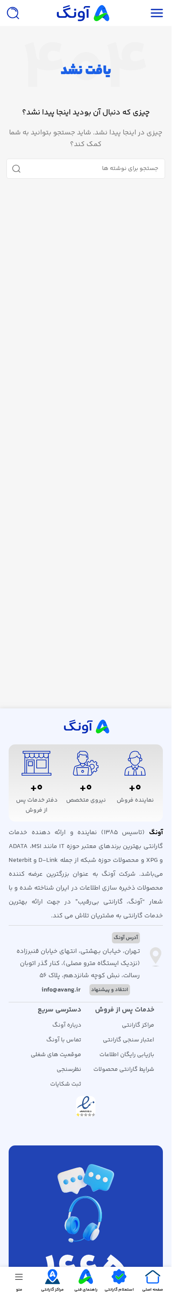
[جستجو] (12, 13)
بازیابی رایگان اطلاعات (126, 1055)
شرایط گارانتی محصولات (123, 1069)
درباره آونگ (66, 1025)
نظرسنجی (69, 1069)
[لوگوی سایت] (82, 13)
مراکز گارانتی (138, 1025)
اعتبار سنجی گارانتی (128, 1040)
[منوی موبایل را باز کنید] (156, 13)
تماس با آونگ (63, 1040)
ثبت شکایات (65, 1084)
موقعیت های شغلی (56, 1055)
